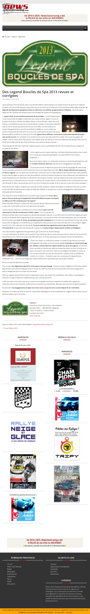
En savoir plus (60, 612)
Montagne (11, 571)
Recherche (54, 574)
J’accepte (69, 612)
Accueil (7, 37)
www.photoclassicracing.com (43, 324)
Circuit (9, 564)
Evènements (12, 574)
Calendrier (11, 576)
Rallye (14, 37)
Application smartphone (59, 566)
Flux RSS (53, 571)
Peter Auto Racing (14, 566)
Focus (9, 579)
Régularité (21, 37)
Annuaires (11, 584)
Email (41, 313)
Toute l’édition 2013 (11, 328)
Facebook (54, 569)
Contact (53, 564)
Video (9, 581)
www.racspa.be (45, 288)
